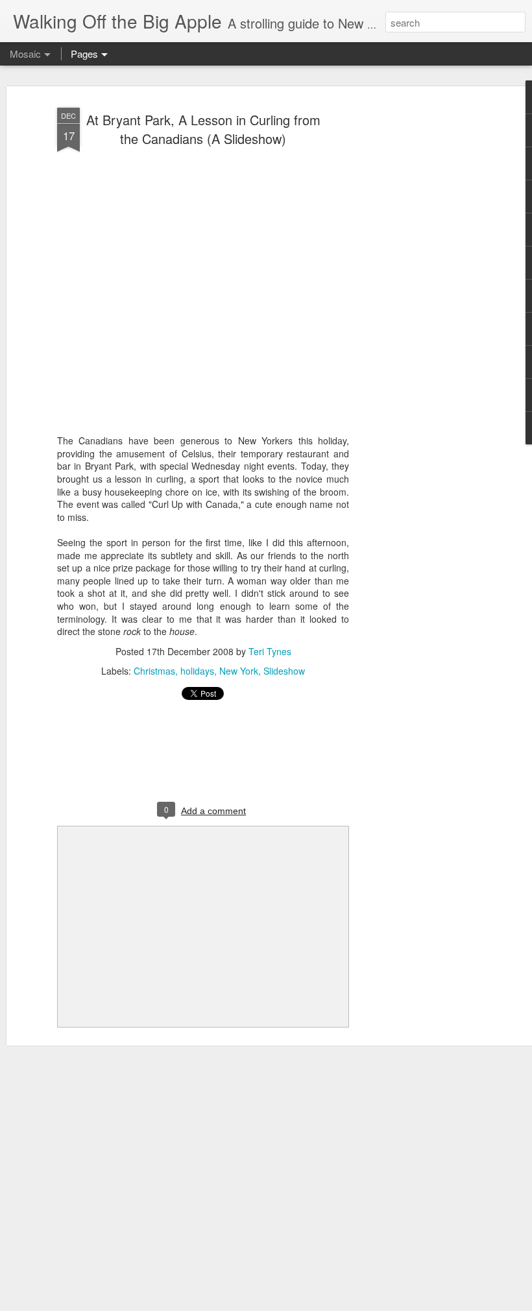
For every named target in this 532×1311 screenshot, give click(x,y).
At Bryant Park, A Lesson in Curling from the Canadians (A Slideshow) (203, 129)
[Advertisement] (420, 305)
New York (238, 670)
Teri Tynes (269, 651)
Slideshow (284, 670)
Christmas (154, 670)
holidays (197, 670)
